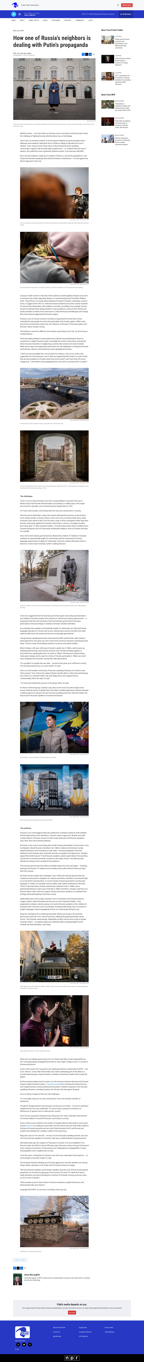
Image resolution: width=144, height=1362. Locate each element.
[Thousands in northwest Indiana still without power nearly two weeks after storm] (107, 104)
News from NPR (18, 31)
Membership (57, 1336)
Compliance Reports (85, 1332)
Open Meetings (109, 1332)
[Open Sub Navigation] (17, 20)
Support (67, 20)
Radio (45, 20)
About (22, 20)
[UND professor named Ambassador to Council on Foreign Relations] (107, 59)
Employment (83, 1327)
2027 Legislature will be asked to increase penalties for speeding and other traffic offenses (123, 80)
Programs (56, 20)
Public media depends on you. (72, 1304)
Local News (118, 36)
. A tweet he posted (52, 1084)
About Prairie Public (59, 1327)
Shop (91, 20)
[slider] (22, 14)
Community (79, 20)
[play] (13, 14)
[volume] (19, 14)
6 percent (29, 1126)
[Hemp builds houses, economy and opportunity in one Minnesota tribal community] (107, 40)
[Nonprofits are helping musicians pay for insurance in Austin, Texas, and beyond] (107, 121)
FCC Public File (83, 1336)
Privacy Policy (109, 1327)
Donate (128, 5)
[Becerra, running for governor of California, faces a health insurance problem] (107, 138)
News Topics (34, 20)
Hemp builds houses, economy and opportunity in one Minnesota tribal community (122, 43)
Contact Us (56, 1332)
